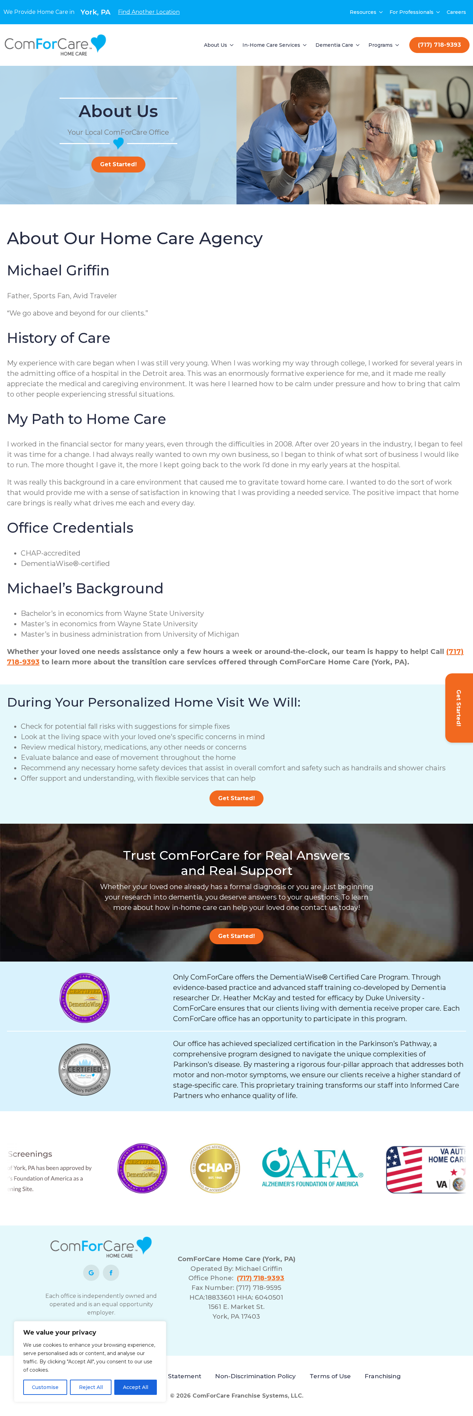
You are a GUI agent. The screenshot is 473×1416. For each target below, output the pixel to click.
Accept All (135, 1387)
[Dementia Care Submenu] (358, 45)
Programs (380, 45)
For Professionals (412, 12)
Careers (456, 12)
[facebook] (111, 1273)
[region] (90, 1361)
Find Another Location (149, 12)
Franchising (383, 1376)
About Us (215, 45)
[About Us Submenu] (232, 45)
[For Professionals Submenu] (438, 12)
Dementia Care (334, 45)
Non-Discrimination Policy (255, 1376)
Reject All (91, 1387)
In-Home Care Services (271, 45)
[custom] (91, 1273)
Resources (363, 12)
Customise (45, 1387)
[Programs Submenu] (397, 45)
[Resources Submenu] (381, 12)
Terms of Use (330, 1376)
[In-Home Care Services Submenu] (305, 45)
